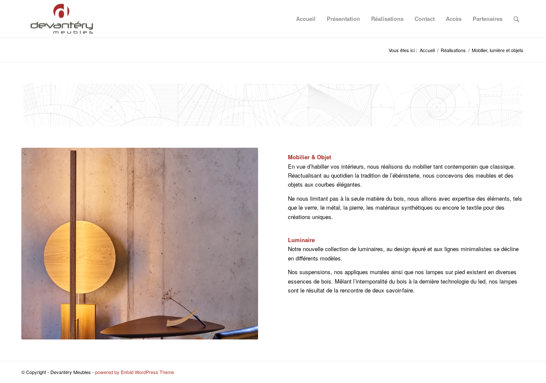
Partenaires (487, 19)
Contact (425, 19)
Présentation (343, 19)
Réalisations (387, 19)
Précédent (40, 244)
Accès (454, 19)
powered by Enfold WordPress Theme (134, 371)
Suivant (239, 244)
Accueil (306, 19)
